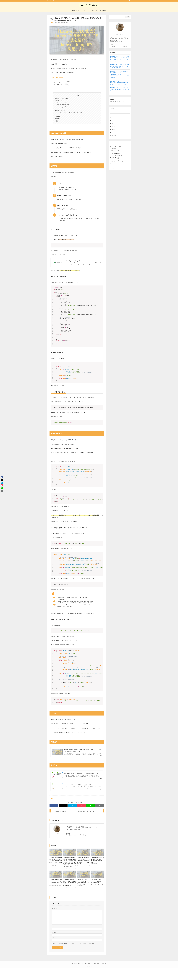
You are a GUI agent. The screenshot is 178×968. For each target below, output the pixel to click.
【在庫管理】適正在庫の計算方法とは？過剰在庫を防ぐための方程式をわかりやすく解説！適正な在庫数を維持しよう (119, 66)
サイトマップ (104, 963)
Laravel (113, 117)
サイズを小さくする (64, 107)
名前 (53, 926)
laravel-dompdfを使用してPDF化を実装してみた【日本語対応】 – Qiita (81, 773)
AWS (113, 112)
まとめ (58, 116)
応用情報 (113, 129)
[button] (54, 805)
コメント (54, 908)
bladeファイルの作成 (64, 104)
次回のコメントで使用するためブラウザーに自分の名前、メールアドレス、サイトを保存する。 (74, 943)
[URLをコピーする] (99, 805)
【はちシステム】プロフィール (77, 963)
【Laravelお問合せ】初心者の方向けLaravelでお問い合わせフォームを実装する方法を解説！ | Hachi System (82, 750)
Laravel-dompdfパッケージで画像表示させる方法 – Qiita (78, 785)
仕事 (52, 22)
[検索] (130, 1)
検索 (128, 16)
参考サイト (60, 121)
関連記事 (59, 118)
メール (54, 932)
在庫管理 (113, 126)
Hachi (57, 834)
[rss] (128, 1)
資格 (113, 132)
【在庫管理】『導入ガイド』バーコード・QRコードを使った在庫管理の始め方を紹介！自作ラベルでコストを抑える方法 (119, 83)
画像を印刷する (61, 110)
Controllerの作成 (63, 106)
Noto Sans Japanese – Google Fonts (73, 261)
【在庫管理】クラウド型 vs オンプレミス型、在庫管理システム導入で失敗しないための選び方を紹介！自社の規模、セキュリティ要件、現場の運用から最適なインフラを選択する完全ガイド (119, 74)
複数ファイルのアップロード (66, 114)
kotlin (113, 114)
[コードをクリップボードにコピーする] (101, 246)
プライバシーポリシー (96, 963)
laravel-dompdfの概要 (62, 98)
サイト (53, 937)
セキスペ (113, 120)
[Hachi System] (89, 5)
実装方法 (59, 100)
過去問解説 (114, 135)
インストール (62, 102)
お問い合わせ (87, 963)
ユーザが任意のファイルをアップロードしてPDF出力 (71, 112)
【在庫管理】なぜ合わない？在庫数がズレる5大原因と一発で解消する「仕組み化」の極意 (119, 89)
